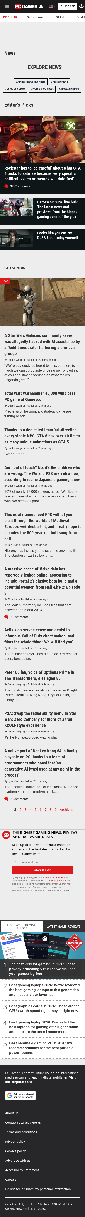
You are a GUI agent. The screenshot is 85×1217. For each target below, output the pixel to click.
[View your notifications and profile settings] (41, 6)
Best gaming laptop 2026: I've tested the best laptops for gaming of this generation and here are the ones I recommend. (43, 1026)
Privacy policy (15, 1141)
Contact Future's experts (23, 1122)
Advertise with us (18, 1160)
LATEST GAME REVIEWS (63, 926)
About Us (12, 1113)
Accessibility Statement (22, 1170)
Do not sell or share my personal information (38, 1189)
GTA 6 (60, 17)
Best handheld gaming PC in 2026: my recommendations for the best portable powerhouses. (41, 1047)
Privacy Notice (58, 880)
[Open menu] (7, 6)
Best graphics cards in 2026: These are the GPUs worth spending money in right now (44, 1008)
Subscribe (68, 6)
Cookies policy (15, 1151)
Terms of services (54, 877)
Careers (11, 1179)
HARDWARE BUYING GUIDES (21, 926)
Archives (66, 810)
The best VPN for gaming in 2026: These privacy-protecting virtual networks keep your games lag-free (42, 968)
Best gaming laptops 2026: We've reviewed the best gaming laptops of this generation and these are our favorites (44, 989)
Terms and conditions (21, 1132)
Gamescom (35, 17)
